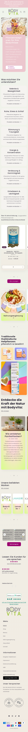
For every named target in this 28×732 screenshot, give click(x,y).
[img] (14, 562)
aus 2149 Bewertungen (14, 564)
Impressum (6, 660)
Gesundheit (6, 643)
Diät (4, 636)
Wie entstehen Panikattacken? (13, 435)
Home (5, 625)
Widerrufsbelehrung (9, 674)
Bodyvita (6, 507)
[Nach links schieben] (10, 277)
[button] (3, 12)
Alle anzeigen (14, 281)
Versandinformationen (9, 671)
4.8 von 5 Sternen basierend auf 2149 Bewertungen (14, 603)
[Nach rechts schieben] (17, 277)
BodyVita (16, 728)
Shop (4, 629)
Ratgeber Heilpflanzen (9, 657)
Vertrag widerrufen (11, 678)
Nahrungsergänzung (13, 316)
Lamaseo (18, 507)
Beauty (5, 632)
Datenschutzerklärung (9, 664)
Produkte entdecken (11, 67)
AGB (4, 667)
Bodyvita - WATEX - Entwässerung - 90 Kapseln (13, 252)
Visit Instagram (14, 544)
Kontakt (5, 646)
